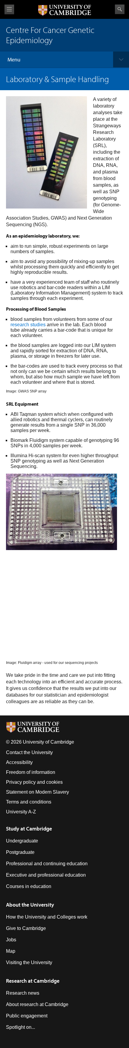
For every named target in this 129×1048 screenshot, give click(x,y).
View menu (9, 9)
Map (10, 951)
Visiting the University (29, 962)
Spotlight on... (20, 1027)
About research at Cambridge (37, 1004)
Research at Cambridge (32, 980)
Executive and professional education (46, 875)
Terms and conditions (28, 801)
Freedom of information (30, 772)
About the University (30, 904)
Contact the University (29, 752)
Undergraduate (22, 840)
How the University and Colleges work (46, 916)
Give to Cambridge (26, 928)
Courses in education (28, 886)
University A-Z (21, 811)
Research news (22, 993)
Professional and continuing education (47, 863)
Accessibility (19, 762)
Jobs (11, 939)
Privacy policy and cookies (34, 782)
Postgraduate (20, 852)
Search (119, 9)
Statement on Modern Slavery (37, 792)
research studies (28, 324)
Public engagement (26, 1015)
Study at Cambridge (29, 828)
